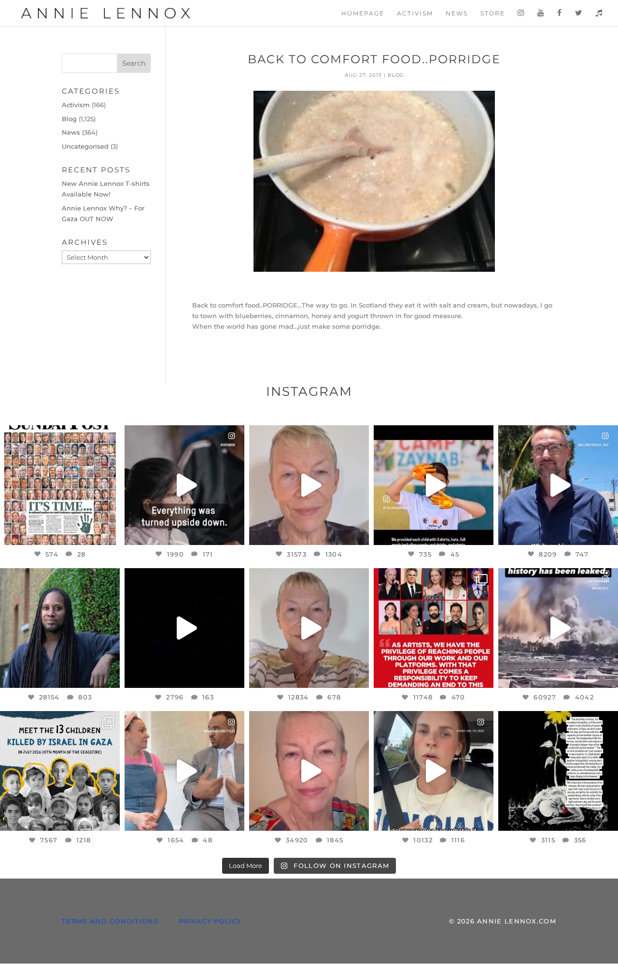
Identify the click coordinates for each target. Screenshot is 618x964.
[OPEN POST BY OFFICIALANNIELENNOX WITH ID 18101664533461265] (60, 628)
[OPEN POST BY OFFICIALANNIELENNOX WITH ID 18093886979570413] (309, 771)
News (457, 13)
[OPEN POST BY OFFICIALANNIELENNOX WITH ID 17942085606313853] (60, 485)
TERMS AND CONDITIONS (110, 921)
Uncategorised (85, 146)
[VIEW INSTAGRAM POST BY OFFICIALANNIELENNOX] (110, 533)
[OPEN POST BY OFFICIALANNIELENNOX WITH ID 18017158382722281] (184, 485)
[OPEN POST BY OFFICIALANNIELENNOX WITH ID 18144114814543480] (433, 771)
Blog (396, 75)
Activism (415, 13)
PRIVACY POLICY (210, 921)
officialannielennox (59, 434)
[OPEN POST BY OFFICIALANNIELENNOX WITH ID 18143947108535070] (433, 628)
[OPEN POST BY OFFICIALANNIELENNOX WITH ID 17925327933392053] (184, 771)
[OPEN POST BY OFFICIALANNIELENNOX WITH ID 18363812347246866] (558, 485)
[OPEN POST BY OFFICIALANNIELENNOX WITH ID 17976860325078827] (60, 771)
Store (492, 13)
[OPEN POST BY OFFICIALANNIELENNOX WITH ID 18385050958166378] (558, 628)
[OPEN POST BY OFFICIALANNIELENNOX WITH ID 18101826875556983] (558, 771)
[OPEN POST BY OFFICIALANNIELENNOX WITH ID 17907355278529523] (309, 485)
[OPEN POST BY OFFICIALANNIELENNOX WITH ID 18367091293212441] (309, 628)
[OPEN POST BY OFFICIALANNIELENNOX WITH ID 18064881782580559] (184, 628)
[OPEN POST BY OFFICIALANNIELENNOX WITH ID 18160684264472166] (433, 485)
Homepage (362, 13)
